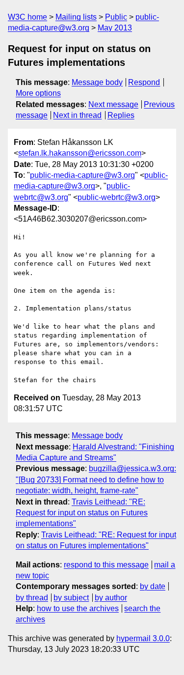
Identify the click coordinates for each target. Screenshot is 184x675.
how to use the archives (78, 608)
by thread (32, 597)
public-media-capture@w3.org (82, 175)
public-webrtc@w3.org (117, 197)
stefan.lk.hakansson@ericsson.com (79, 153)
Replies (120, 115)
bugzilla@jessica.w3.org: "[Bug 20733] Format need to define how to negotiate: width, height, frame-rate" (96, 479)
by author (111, 597)
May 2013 (115, 28)
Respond (144, 82)
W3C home (27, 17)
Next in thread (77, 115)
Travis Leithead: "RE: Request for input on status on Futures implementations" (82, 513)
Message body (97, 82)
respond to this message (106, 565)
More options (38, 93)
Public (116, 17)
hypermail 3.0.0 (143, 638)
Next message (113, 104)
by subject (71, 597)
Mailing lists (76, 17)
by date (152, 586)
